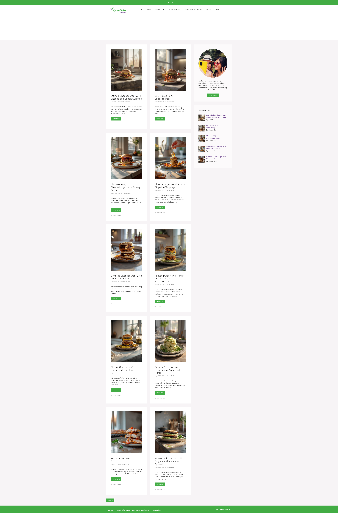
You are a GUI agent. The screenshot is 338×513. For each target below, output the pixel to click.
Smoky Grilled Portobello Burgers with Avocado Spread (169, 461)
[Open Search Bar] (225, 9)
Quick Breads (159, 9)
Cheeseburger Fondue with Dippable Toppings (170, 186)
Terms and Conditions (140, 510)
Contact (209, 9)
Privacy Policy (156, 510)
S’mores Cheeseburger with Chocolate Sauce (126, 277)
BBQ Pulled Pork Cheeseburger (164, 97)
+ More (110, 500)
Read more (116, 118)
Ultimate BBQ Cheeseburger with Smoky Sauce (125, 187)
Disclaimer (126, 510)
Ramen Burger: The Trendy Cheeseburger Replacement (169, 278)
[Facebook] (164, 2)
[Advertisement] (169, 27)
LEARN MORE (213, 95)
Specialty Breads (174, 9)
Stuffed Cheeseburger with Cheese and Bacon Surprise (126, 97)
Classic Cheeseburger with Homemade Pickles (125, 368)
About (218, 9)
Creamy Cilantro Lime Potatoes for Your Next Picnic (167, 370)
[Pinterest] (172, 2)
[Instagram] (168, 2)
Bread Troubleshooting (193, 9)
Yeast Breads (146, 9)
